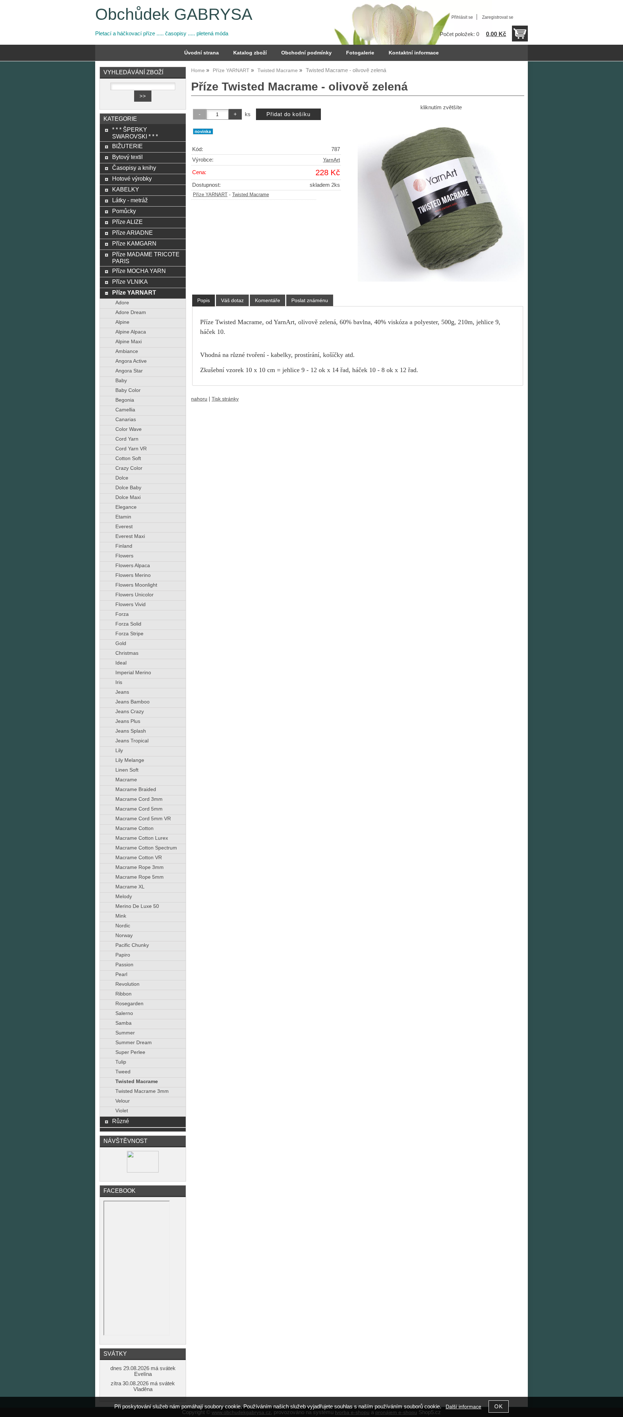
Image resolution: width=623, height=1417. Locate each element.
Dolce (121, 478)
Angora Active (131, 361)
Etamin (123, 517)
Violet (121, 1110)
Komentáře (267, 300)
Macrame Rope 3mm (139, 867)
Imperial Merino (133, 672)
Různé (120, 1121)
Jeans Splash (130, 731)
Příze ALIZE (127, 221)
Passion (124, 964)
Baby (121, 380)
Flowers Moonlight (136, 585)
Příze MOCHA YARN (139, 271)
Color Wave (128, 429)
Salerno (124, 1013)
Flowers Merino (133, 575)
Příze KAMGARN (134, 243)
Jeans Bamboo (132, 702)
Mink (120, 916)
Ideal (121, 663)
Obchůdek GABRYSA (173, 14)
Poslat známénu (309, 300)
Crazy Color (128, 468)
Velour (122, 1101)
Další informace (463, 1406)
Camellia (125, 409)
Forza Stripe (129, 633)
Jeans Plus (127, 721)
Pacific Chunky (132, 945)
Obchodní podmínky (306, 53)
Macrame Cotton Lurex (141, 838)
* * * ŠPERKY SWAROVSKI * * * (135, 133)
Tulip (120, 1062)
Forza (122, 614)
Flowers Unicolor (134, 594)
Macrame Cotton (134, 828)
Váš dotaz (232, 300)
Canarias (125, 419)
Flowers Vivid (130, 604)
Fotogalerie (360, 53)
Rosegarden (129, 1003)
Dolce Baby (128, 487)
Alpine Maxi (128, 341)
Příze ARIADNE (132, 232)
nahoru (199, 399)
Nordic (122, 925)
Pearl (121, 974)
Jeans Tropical (132, 740)
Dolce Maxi (128, 497)
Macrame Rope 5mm (139, 877)
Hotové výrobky (132, 178)
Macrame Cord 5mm (139, 809)
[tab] (203, 300)
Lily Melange (129, 760)
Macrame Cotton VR (138, 857)
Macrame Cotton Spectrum (146, 848)
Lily (119, 750)
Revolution (127, 984)
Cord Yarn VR (131, 448)
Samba (123, 1023)
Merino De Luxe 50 (137, 906)
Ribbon (123, 994)
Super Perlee (130, 1052)
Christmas (126, 653)
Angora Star (129, 371)
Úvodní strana (201, 53)
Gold (120, 643)
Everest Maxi (130, 536)
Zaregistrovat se (497, 17)
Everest (124, 526)
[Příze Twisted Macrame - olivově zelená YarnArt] (441, 198)
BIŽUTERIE (127, 146)
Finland (123, 546)
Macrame (126, 779)
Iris (118, 682)
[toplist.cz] (143, 1171)
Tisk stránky (225, 399)
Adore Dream (130, 312)
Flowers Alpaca (132, 565)
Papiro (122, 955)
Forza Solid (128, 624)
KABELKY (125, 189)
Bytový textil (127, 157)
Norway (124, 935)
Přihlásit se (462, 17)
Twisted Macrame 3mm (142, 1091)
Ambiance (126, 351)
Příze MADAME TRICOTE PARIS (146, 257)
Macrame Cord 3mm (139, 799)
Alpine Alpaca (130, 332)
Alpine (122, 322)
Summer (125, 1033)
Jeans (122, 692)
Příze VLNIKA (130, 281)
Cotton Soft (128, 458)
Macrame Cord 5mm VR (143, 818)
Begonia (124, 400)
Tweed (123, 1071)
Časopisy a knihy (134, 167)
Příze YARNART (210, 194)
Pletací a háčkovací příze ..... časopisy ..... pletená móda (161, 33)
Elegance (126, 507)
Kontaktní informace (414, 53)
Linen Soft (126, 770)
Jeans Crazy (129, 711)
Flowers (124, 556)
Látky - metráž (130, 200)
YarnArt (331, 160)
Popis (203, 300)
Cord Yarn (126, 439)
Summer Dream (133, 1042)
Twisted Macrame (250, 194)
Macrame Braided (135, 789)
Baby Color (128, 390)
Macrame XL (130, 887)
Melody (123, 896)
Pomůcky (124, 211)
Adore (122, 302)
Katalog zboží (250, 53)
